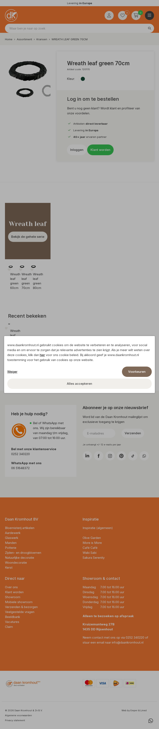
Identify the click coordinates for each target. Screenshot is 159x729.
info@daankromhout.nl (127, 642)
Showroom (12, 597)
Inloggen (76, 150)
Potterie (11, 548)
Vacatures (12, 622)
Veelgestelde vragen (19, 612)
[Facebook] (98, 455)
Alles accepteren (79, 384)
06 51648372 (20, 468)
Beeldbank (12, 617)
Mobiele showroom (19, 602)
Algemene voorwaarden (18, 715)
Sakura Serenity (94, 558)
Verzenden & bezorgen (21, 607)
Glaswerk (12, 538)
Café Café (90, 548)
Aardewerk (13, 533)
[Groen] (83, 79)
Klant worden (100, 150)
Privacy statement (15, 720)
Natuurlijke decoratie (20, 558)
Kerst (8, 567)
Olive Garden (92, 538)
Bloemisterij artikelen (20, 528)
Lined (143, 710)
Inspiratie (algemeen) (98, 528)
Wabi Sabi (89, 553)
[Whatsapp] (151, 721)
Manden (11, 543)
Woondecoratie (16, 563)
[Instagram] (110, 455)
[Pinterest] (121, 455)
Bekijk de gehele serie (27, 237)
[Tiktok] (132, 455)
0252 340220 (21, 454)
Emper (133, 710)
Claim (9, 627)
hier (42, 355)
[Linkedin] (87, 455)
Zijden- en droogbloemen (23, 553)
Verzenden (133, 433)
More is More (92, 543)
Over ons (11, 587)
